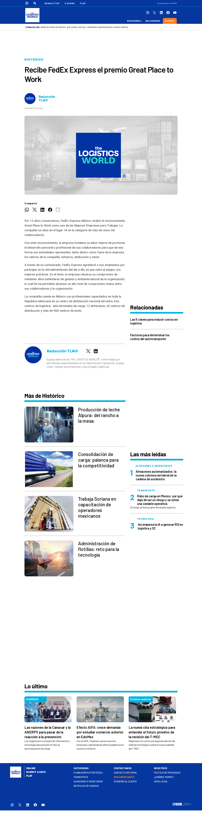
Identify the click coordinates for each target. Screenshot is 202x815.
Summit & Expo (36, 772)
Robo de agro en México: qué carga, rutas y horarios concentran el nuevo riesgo (84, 27)
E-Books (70, 3)
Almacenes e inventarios (88, 781)
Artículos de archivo (86, 786)
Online (31, 768)
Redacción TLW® (47, 98)
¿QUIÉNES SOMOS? (164, 777)
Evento (169, 21)
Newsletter (52, 3)
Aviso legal (161, 781)
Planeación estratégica (88, 772)
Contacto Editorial (125, 772)
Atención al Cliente (125, 781)
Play (83, 3)
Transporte (81, 777)
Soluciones (152, 21)
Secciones (133, 21)
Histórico (34, 59)
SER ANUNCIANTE (124, 777)
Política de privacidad (167, 772)
